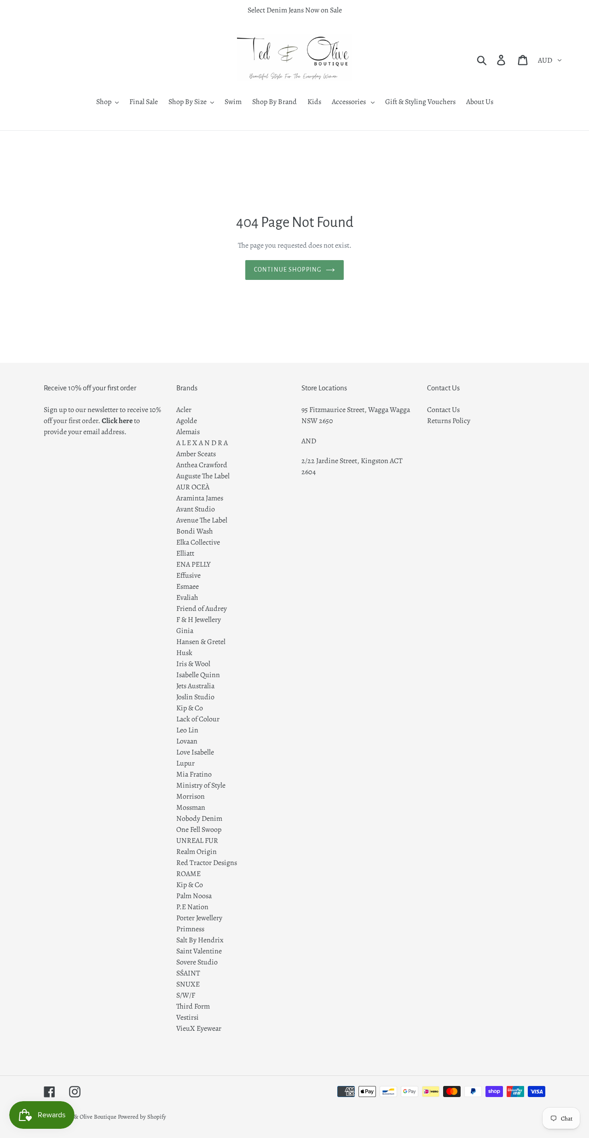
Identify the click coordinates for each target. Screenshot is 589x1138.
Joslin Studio (195, 697)
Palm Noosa (194, 896)
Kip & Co (189, 708)
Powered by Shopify (142, 1117)
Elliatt (185, 553)
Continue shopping (287, 270)
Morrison (190, 796)
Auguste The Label (203, 476)
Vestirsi (187, 1017)
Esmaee (187, 586)
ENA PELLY (193, 564)
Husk (184, 653)
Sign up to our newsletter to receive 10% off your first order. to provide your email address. (102, 421)
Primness (190, 929)
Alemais (188, 432)
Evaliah (187, 597)
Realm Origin (196, 852)
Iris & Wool (193, 664)
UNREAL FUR (197, 841)
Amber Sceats (196, 454)
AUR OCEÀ (192, 487)
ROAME (188, 874)
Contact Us (443, 410)
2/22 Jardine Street (329, 461)
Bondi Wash (194, 531)
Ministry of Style (200, 785)
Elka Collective (198, 542)
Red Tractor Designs (206, 863)
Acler (183, 410)
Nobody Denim (199, 818)
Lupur (185, 763)
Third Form (193, 1006)
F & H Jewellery (198, 620)
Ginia (184, 631)
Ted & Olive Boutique (90, 1117)
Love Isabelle (195, 752)
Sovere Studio (197, 962)
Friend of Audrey (201, 609)
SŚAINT (188, 973)
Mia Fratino (194, 774)
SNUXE (188, 984)
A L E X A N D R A (202, 443)
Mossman (190, 807)
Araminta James (199, 498)
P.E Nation (192, 907)
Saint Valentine (199, 951)
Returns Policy (448, 421)
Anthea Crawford (201, 465)
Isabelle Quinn (198, 675)
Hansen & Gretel (200, 642)
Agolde (186, 421)
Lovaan (186, 741)
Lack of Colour (197, 719)
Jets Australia (195, 686)
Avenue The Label (201, 520)
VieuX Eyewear (198, 1028)
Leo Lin (187, 730)
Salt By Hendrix (200, 940)
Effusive (188, 575)
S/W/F (185, 995)
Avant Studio (195, 509)
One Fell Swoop (198, 829)
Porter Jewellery (199, 918)
